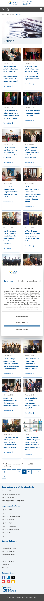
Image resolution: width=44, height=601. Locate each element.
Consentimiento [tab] (9, 281)
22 (24, 472)
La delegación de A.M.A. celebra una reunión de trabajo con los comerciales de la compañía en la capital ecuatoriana (32, 72)
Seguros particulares (11, 505)
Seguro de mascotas (8, 536)
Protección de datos (8, 555)
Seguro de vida (6, 532)
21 (19, 472)
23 (29, 472)
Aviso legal (5, 564)
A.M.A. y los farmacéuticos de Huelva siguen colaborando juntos (10, 402)
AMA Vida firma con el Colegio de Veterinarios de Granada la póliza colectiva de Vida (10, 442)
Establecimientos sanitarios (11, 494)
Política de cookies (8, 561)
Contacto (4, 545)
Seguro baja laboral (8, 497)
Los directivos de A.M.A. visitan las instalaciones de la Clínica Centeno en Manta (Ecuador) (32, 152)
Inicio (3, 15)
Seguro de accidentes (9, 526)
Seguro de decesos (8, 519)
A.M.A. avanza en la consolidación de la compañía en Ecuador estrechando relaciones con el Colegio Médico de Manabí (33, 194)
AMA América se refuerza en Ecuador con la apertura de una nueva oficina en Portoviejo (32, 236)
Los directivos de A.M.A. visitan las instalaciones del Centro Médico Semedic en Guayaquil (9, 237)
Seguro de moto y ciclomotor (11, 516)
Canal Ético (5, 558)
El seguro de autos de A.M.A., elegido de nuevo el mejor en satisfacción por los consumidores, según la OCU (32, 443)
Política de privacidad (8, 551)
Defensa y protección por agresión (13, 501)
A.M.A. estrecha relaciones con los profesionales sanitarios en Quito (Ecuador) (10, 152)
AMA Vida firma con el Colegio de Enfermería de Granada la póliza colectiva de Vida (32, 364)
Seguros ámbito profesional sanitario (18, 487)
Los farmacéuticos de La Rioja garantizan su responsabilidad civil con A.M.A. (32, 403)
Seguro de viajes (7, 523)
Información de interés (9, 548)
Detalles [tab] (21, 281)
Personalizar (20, 323)
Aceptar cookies (22, 316)
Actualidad (10, 15)
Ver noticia (7, 86)
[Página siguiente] (4, 476)
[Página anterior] (4, 471)
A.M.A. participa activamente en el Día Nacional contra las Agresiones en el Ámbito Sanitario (11, 364)
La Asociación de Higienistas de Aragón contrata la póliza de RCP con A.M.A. (10, 192)
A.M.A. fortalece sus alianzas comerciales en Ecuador (32, 113)
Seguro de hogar (7, 513)
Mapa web (5, 568)
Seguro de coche (7, 510)
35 (39, 472)
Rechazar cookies (22, 329)
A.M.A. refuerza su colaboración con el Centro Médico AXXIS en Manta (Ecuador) (11, 114)
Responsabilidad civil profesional (12, 491)
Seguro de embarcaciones (10, 529)
